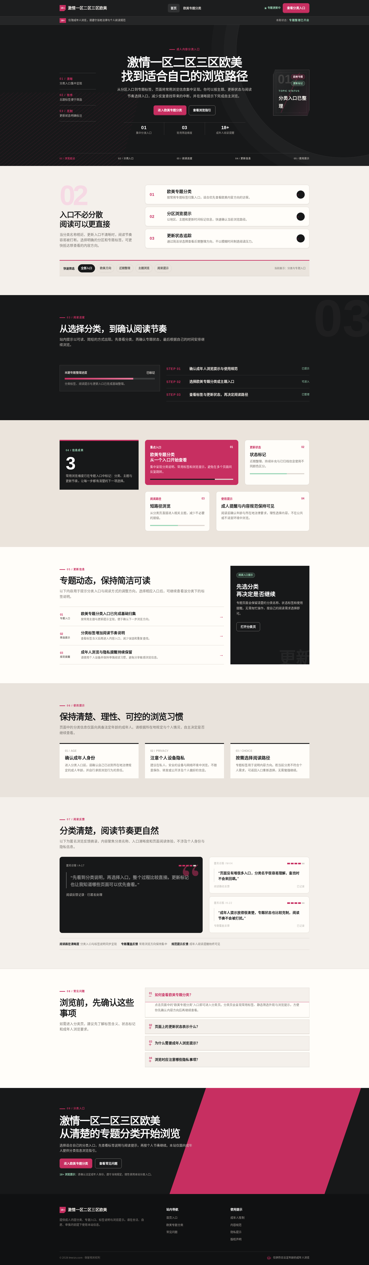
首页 (174, 8)
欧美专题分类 (192, 8)
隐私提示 (236, 1232)
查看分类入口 (296, 8)
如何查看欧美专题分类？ (171, 994)
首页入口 (172, 1217)
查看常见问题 (108, 1163)
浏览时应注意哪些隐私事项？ (174, 1059)
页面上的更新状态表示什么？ (174, 1026)
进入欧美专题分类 (170, 110)
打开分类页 (248, 626)
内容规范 (236, 1225)
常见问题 (172, 1232)
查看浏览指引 (202, 110)
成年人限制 (237, 1217)
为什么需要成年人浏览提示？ (174, 1042)
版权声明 (236, 1239)
